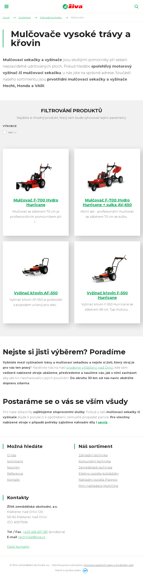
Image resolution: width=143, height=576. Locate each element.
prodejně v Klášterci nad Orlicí (89, 367)
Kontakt (13, 480)
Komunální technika (95, 461)
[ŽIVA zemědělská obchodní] (73, 6)
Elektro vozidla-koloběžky (98, 473)
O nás (11, 455)
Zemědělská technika (95, 467)
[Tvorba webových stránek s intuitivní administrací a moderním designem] (84, 570)
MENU (6, 6)
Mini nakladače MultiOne (98, 486)
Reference (15, 473)
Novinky (13, 467)
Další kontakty (18, 547)
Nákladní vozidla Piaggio (98, 480)
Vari (10, 132)
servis (102, 422)
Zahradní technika (93, 455)
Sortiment (15, 461)
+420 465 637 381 (35, 532)
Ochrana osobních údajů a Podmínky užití (109, 565)
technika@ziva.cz (31, 537)
